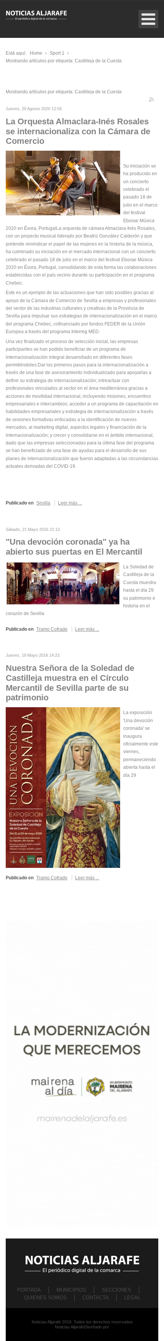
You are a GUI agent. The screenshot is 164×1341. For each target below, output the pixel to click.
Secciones (116, 1290)
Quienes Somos (45, 1297)
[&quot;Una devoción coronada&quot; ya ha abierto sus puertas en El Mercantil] (63, 583)
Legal (132, 1297)
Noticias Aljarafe (69, 1327)
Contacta (95, 1297)
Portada (29, 1290)
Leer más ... (70, 503)
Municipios (71, 1290)
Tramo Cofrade (52, 629)
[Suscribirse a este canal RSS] (152, 100)
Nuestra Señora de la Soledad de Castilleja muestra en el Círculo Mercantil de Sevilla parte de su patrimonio (70, 683)
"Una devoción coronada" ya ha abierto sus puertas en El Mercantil (74, 547)
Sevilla (43, 503)
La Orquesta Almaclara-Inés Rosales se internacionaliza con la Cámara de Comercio (78, 131)
